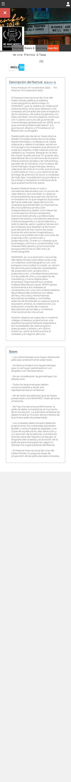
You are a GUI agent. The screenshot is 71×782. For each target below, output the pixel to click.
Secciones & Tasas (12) (42, 55)
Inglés (12, 67)
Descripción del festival (32, 82)
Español (22, 67)
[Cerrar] (5, 13)
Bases (13, 351)
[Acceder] (68, 3)
